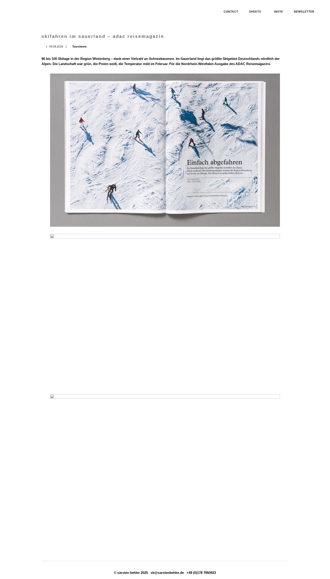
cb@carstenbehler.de (167, 573)
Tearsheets (79, 46)
